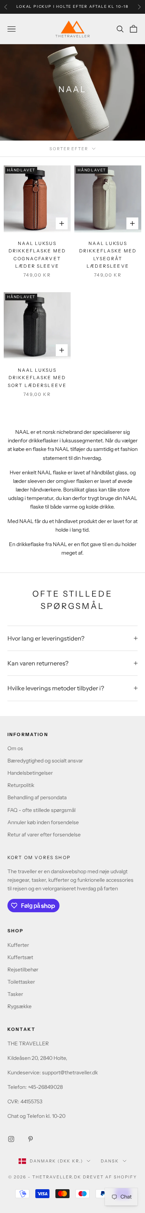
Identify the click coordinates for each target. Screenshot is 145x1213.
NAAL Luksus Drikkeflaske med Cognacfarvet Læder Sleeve (37, 255)
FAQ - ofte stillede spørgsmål (41, 810)
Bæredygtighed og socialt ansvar (45, 760)
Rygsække (19, 1006)
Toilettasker (21, 981)
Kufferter (18, 945)
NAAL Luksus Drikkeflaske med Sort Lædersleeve (37, 377)
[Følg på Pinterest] (30, 1139)
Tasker (15, 994)
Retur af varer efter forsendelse (44, 834)
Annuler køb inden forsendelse (43, 822)
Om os (15, 748)
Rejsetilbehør (22, 969)
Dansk (110, 1161)
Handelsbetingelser (30, 773)
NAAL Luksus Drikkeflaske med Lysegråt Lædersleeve (108, 255)
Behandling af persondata (37, 797)
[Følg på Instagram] (11, 1139)
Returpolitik (20, 785)
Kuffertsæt (20, 957)
